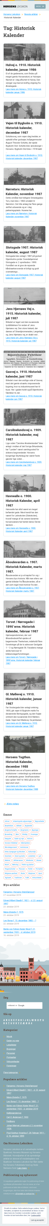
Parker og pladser (28, 865)
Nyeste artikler (31, 14)
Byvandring (8, 834)
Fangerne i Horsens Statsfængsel (18, 892)
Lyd (40, 856)
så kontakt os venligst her (26, 1194)
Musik (7, 865)
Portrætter (39, 869)
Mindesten (29, 860)
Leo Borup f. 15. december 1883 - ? (23, 1101)
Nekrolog (15, 865)
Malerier (7, 860)
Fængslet (8, 839)
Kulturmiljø (32, 852)
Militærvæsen (18, 860)
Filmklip (24, 834)
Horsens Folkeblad (11, 843)
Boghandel (28, 826)
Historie (29, 839)
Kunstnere (8, 856)
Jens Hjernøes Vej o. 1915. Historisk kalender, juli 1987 (23, 313)
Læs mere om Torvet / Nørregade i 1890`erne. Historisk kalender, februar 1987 (23, 660)
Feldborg (11, 1121)
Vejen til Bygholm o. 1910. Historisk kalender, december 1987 (24, 127)
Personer (22, 869)
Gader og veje (19, 839)
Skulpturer (31, 873)
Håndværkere (25, 843)
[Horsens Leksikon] (15, 6)
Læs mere (23, 1168)
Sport (40, 873)
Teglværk (8, 878)
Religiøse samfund (11, 873)
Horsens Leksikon (11, 14)
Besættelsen (9, 826)
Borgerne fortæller (11, 830)
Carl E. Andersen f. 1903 (17, 1117)
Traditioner (18, 878)
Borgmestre (24, 830)
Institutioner (24, 847)
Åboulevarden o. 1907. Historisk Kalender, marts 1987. (24, 566)
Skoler (23, 873)
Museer (38, 860)
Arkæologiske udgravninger (22, 821)
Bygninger (35, 830)
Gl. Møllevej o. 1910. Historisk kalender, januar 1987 (24, 698)
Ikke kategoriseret (11, 847)
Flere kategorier (12, 1072)
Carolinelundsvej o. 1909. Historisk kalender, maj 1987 (24, 434)
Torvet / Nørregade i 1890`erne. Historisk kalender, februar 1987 (22, 626)
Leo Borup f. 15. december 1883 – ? (19, 920)
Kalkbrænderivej (14, 1113)
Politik (30, 869)
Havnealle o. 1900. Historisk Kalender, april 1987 (23, 500)
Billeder (19, 826)
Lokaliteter (31, 856)
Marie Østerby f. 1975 (13, 912)
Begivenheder (39, 821)
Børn (17, 834)
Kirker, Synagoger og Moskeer (15, 852)
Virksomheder (37, 878)
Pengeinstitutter (10, 869)
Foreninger (34, 834)
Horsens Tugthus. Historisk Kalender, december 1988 (19, 761)
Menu (40, 6)
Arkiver (7, 821)
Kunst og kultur (20, 856)
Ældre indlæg (13, 804)
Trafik (27, 878)
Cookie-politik (36, 1215)
